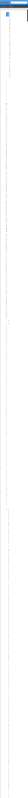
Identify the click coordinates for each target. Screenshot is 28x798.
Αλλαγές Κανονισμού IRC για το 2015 (9, 44)
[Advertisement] (14, 36)
